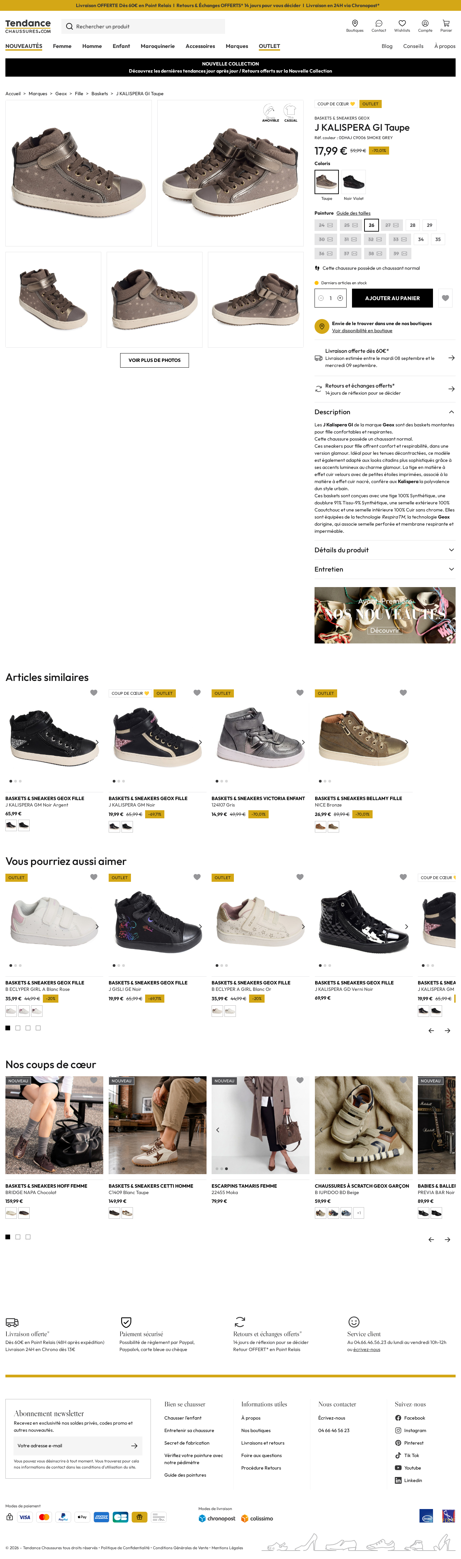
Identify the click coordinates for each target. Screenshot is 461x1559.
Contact (379, 30)
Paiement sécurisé (141, 1334)
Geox (61, 93)
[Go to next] (447, 1030)
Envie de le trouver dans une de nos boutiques (382, 323)
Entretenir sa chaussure (189, 1430)
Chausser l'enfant (182, 1418)
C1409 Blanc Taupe (129, 1192)
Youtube (412, 1468)
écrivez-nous (366, 1349)
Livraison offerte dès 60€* (357, 351)
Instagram (415, 1430)
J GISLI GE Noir (125, 989)
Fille (79, 93)
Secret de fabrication (187, 1443)
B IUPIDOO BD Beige (337, 1192)
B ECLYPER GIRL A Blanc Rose (37, 989)
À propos (445, 46)
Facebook (414, 1418)
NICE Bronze (328, 805)
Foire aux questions (261, 1455)
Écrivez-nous (331, 1418)
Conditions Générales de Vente (180, 1547)
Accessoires (200, 46)
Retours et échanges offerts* (360, 385)
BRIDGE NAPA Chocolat (30, 1192)
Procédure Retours (261, 1468)
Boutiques (354, 30)
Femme (62, 46)
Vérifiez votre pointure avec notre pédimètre (193, 1458)
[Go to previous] (431, 1030)
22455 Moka (225, 1192)
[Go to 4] (38, 1028)
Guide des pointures (185, 1475)
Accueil (13, 93)
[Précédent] (11, 742)
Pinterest (414, 1443)
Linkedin (413, 1480)
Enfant (121, 46)
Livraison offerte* (27, 1334)
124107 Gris (223, 805)
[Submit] (69, 26)
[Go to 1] (7, 1028)
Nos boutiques (256, 1430)
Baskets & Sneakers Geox (342, 118)
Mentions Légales (227, 1547)
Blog (387, 46)
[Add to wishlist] (445, 298)
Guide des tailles (353, 213)
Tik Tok (411, 1455)
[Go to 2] (18, 1028)
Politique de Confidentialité (126, 1547)
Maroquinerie (158, 46)
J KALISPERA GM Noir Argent (36, 805)
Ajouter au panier (392, 298)
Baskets (99, 93)
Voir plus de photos (155, 360)
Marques (237, 46)
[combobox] (143, 26)
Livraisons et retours (262, 1443)
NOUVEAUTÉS (23, 46)
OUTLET (269, 46)
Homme (92, 46)
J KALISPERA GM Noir (132, 805)
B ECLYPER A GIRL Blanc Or (241, 989)
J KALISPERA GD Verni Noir (344, 989)
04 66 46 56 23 (334, 1430)
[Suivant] (97, 742)
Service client (364, 1334)
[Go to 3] (28, 1028)
